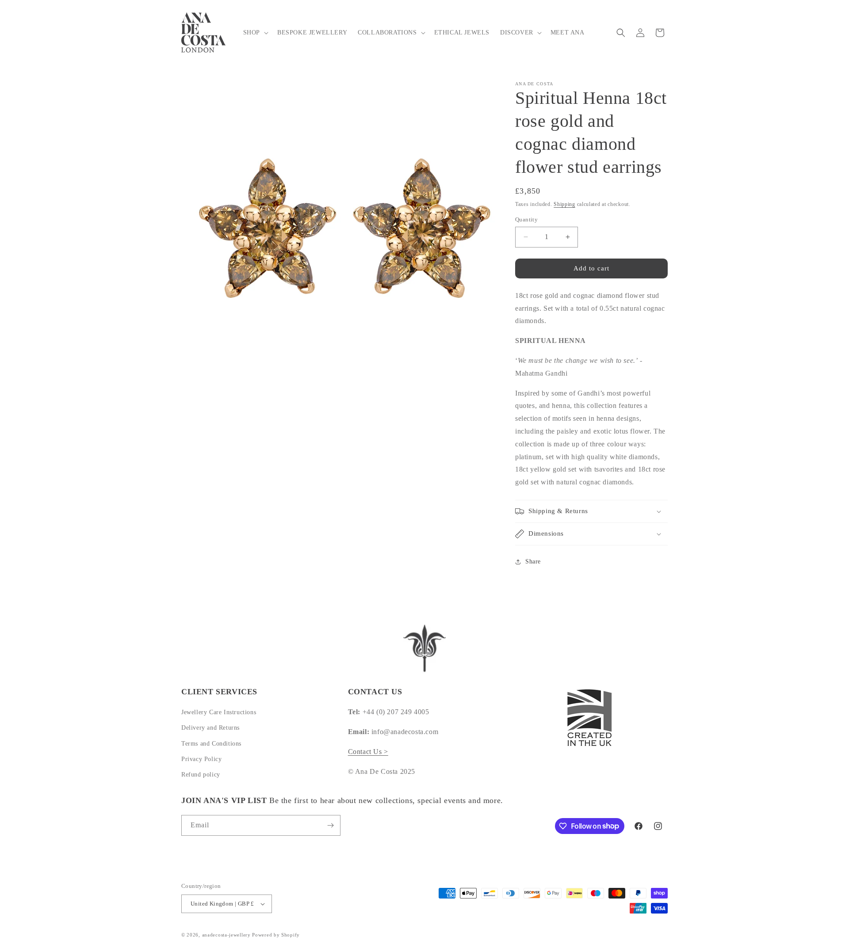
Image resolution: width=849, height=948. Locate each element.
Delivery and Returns (210, 727)
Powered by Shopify (276, 934)
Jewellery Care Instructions (218, 712)
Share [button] (533, 561)
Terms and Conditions (211, 743)
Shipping (564, 204)
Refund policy (200, 774)
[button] (255, 32)
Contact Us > (368, 751)
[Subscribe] (330, 825)
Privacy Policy (201, 759)
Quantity (526, 219)
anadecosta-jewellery (226, 934)
